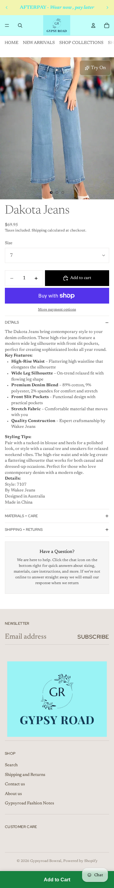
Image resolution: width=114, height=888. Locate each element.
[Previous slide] (6, 7)
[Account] (93, 25)
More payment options (57, 309)
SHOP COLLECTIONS (81, 43)
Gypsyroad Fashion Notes (29, 803)
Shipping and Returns (25, 775)
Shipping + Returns (24, 529)
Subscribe (93, 636)
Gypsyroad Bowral (45, 861)
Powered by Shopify (80, 861)
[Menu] (7, 25)
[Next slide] (107, 7)
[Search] (20, 25)
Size (8, 243)
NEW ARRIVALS (39, 43)
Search (11, 765)
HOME (11, 43)
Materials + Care (21, 516)
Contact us (15, 784)
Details (12, 322)
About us (13, 794)
